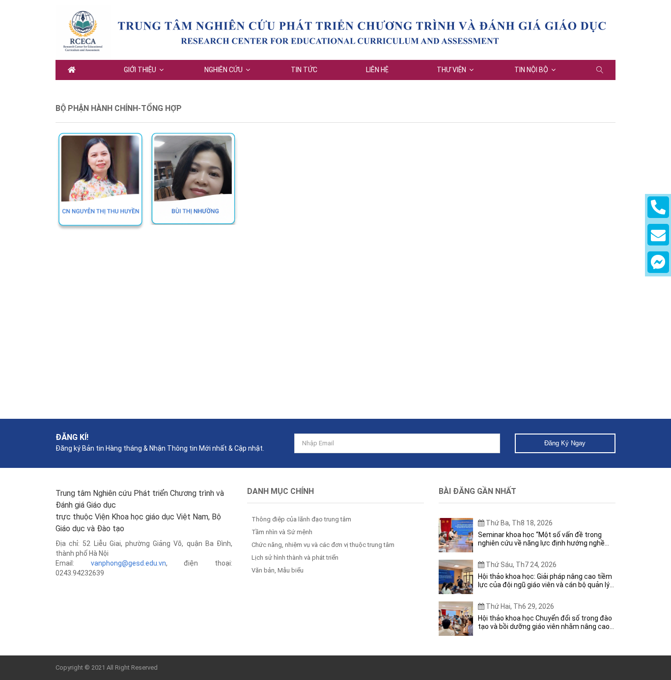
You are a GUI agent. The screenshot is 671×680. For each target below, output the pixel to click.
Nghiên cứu (223, 70)
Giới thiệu (140, 70)
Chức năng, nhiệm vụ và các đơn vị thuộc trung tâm (323, 544)
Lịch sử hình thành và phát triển (295, 557)
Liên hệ (377, 70)
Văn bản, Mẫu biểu (278, 570)
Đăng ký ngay (565, 443)
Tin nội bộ (531, 70)
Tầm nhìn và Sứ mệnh (282, 532)
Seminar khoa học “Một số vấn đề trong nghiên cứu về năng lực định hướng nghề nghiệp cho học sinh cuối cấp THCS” (541, 539)
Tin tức (304, 70)
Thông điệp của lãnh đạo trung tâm (301, 519)
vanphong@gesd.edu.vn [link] (128, 563)
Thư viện (451, 70)
